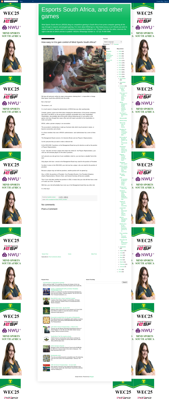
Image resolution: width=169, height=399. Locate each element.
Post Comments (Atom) (55, 257)
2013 (120, 271)
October (122, 86)
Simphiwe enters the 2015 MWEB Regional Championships (123, 195)
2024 (120, 56)
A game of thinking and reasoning (123, 203)
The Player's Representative (123, 114)
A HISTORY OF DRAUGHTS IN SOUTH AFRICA (123, 211)
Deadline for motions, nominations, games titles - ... (123, 132)
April (121, 259)
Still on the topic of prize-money (122, 125)
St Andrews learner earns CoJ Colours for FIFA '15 (123, 149)
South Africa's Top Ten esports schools (61, 336)
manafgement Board (53, 199)
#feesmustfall (123, 118)
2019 (120, 67)
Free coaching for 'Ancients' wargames (123, 235)
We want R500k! (122, 174)
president (65, 199)
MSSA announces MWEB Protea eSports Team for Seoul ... (123, 106)
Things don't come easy (123, 187)
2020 (120, 65)
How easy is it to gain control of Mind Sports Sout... (123, 96)
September (123, 247)
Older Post (94, 254)
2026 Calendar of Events (57, 346)
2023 (120, 58)
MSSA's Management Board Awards (123, 219)
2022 (120, 60)
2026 (120, 51)
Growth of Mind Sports (122, 89)
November (123, 82)
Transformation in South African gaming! (53, 282)
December (123, 78)
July (121, 253)
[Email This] (60, 197)
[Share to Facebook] (65, 197)
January (122, 266)
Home (69, 254)
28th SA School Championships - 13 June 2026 (63, 365)
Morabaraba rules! (56, 355)
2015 (120, 76)
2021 (120, 63)
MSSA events (123, 120)
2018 (120, 69)
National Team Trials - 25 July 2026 (60, 308)
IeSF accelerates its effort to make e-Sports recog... (123, 181)
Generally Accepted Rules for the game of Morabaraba (65, 317)
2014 (120, 269)
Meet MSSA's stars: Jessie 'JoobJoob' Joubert (63, 298)
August (122, 250)
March (122, 262)
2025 (120, 53)
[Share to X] (63, 197)
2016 (120, 74)
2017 (120, 72)
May (121, 257)
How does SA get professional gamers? (123, 242)
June (121, 255)
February (122, 264)
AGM (47, 199)
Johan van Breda (109, 61)
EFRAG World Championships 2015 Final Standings (123, 169)
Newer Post (45, 254)
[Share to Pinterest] (67, 197)
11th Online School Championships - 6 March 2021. (64, 327)
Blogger (92, 376)
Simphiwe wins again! (123, 163)
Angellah (109, 51)
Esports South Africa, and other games (110, 56)
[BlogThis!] (61, 197)
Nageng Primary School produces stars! (123, 157)
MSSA (60, 199)
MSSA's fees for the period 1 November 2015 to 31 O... (123, 227)
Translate (116, 44)
